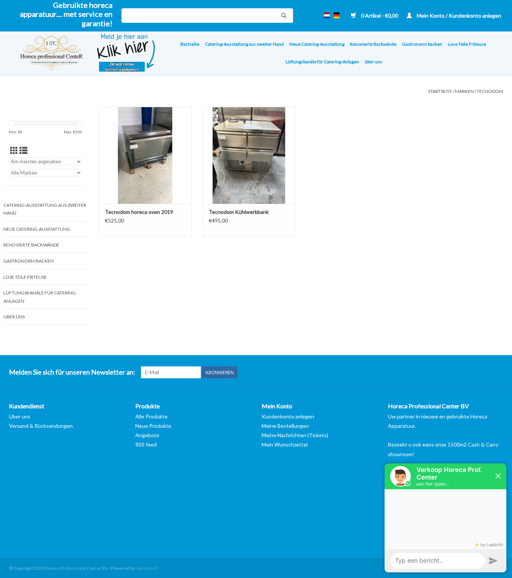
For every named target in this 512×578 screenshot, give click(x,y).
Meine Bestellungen (285, 426)
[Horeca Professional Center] (46, 53)
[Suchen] (282, 15)
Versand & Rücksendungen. (41, 426)
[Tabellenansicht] (14, 150)
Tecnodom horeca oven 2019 (139, 212)
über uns (373, 61)
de (337, 15)
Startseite (189, 44)
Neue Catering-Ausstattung (316, 44)
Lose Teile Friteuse (467, 44)
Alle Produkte (151, 416)
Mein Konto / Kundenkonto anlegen (458, 15)
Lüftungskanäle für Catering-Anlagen (322, 61)
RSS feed (146, 444)
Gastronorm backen (422, 44)
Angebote (147, 435)
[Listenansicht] (23, 150)
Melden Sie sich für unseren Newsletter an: (72, 372)
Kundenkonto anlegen (288, 416)
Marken (464, 91)
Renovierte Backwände (373, 44)
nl (327, 15)
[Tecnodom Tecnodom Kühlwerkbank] (249, 155)
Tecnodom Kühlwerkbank (239, 212)
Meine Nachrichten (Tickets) (295, 435)
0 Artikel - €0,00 (379, 15)
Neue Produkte (153, 426)
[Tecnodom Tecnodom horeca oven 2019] (145, 155)
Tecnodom (490, 91)
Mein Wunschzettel (285, 444)
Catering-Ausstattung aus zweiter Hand (244, 44)
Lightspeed (146, 568)
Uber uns (19, 416)
